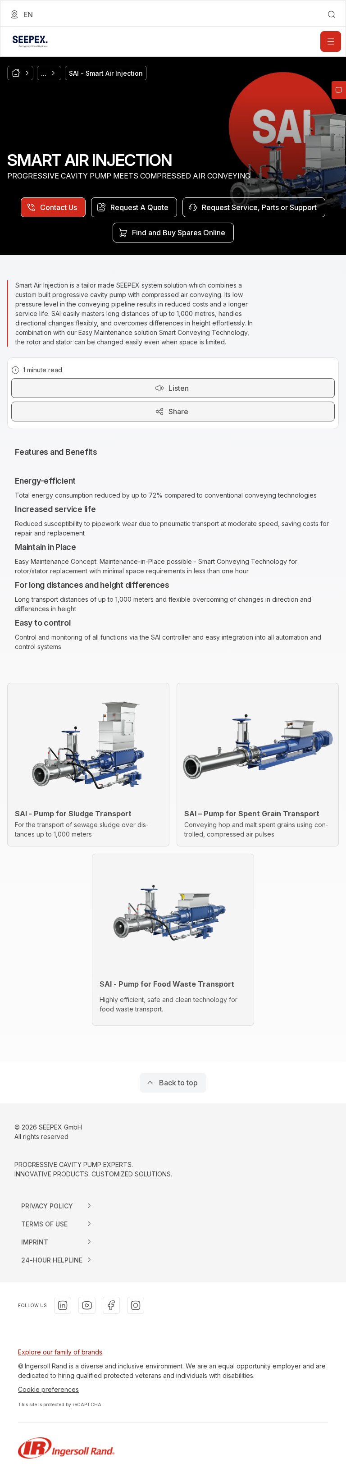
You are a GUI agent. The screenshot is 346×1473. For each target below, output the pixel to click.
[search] (331, 14)
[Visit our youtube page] (87, 1305)
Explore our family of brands (60, 1352)
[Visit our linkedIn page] (62, 1305)
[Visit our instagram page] (135, 1305)
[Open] (330, 41)
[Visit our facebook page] (111, 1305)
